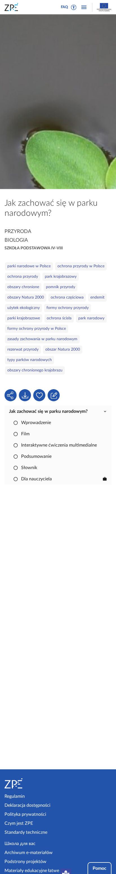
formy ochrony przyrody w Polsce (36, 329)
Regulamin (15, 796)
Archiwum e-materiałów (29, 852)
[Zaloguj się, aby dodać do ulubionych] (39, 395)
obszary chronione (23, 287)
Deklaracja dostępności (27, 805)
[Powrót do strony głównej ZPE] (12, 7)
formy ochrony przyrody (67, 308)
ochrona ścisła (59, 318)
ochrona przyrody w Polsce (80, 266)
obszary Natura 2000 (25, 297)
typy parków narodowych (29, 360)
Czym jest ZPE (19, 823)
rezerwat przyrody (23, 349)
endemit (97, 297)
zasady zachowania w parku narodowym (42, 339)
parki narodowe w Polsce (29, 266)
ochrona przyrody (22, 277)
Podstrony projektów (25, 861)
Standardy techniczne (26, 832)
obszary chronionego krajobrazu (35, 370)
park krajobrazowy (61, 277)
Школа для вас (20, 843)
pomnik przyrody (60, 287)
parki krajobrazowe (23, 318)
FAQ (64, 7)
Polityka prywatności (25, 814)
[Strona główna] (30, 783)
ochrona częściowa (67, 297)
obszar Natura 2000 (62, 349)
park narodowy (91, 318)
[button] (74, 7)
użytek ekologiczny (23, 308)
